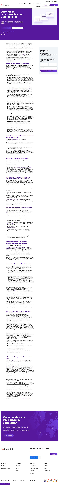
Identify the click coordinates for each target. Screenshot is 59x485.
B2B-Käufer (23, 54)
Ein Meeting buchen (54, 5)
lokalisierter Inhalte (27, 391)
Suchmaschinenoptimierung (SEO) (25, 88)
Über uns (18, 465)
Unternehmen (37, 6)
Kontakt (46, 465)
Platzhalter (24, 189)
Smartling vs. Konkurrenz (35, 471)
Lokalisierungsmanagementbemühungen (23, 167)
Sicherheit (32, 473)
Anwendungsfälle (27, 3)
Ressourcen (38, 3)
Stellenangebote (19, 467)
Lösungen (21, 3)
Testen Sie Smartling (45, 5)
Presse (17, 470)
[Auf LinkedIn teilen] (5, 34)
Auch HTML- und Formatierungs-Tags (14, 199)
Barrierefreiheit (33, 465)
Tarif (33, 3)
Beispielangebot (33, 467)
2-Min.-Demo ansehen (18, 27)
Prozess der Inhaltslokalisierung (19, 360)
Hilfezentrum (47, 470)
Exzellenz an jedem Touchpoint (34, 469)
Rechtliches (18, 480)
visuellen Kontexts (11, 223)
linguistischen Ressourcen (24, 218)
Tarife (2, 467)
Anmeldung (48, 1)
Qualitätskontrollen (11, 227)
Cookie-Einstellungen (5, 483)
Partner (17, 468)
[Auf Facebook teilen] (4, 34)
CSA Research (23, 50)
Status (45, 468)
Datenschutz (13, 480)
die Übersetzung (14, 139)
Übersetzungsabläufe (10, 212)
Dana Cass (16, 290)
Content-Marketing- (15, 89)
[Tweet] (2, 34)
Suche (52, 1)
